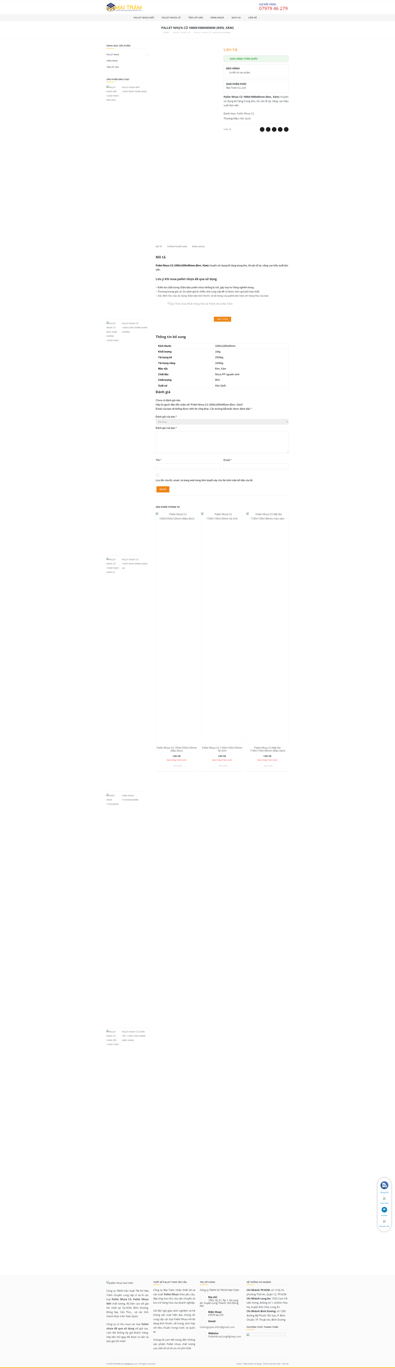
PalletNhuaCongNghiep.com (224, 1336)
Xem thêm (222, 319)
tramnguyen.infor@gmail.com (217, 1327)
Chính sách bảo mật (271, 1363)
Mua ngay (177, 766)
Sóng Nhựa (112, 60)
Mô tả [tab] (159, 246)
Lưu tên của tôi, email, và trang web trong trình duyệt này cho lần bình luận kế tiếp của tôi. (204, 480)
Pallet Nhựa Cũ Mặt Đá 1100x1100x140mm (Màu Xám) (267, 749)
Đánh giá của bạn (166, 416)
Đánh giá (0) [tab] (198, 246)
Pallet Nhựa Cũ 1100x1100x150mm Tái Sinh (222, 749)
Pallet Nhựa (112, 54)
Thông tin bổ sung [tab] (177, 246)
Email (227, 460)
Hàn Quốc (245, 118)
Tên (159, 460)
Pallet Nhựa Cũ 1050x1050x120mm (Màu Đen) (177, 749)
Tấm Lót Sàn (112, 67)
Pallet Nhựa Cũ (245, 113)
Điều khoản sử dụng (252, 1363)
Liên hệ (285, 1363)
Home (239, 1363)
